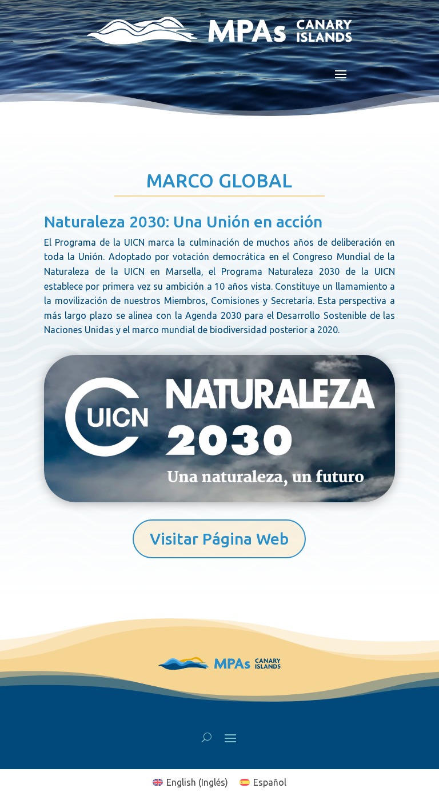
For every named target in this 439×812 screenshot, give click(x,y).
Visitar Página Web (219, 538)
